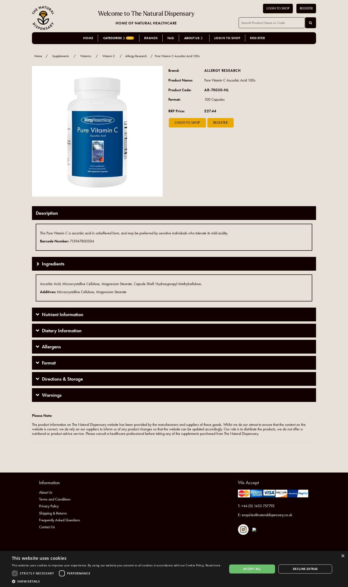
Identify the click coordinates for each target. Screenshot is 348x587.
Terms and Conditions (55, 499)
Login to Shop (278, 8)
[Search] (310, 22)
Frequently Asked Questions (59, 520)
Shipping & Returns (53, 513)
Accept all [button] (252, 569)
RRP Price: (176, 111)
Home (88, 38)
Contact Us (47, 527)
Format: (174, 99)
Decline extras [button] (305, 569)
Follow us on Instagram (243, 529)
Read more (213, 565)
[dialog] (174, 569)
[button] (116, 581)
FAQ (170, 38)
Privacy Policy (49, 506)
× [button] (342, 556)
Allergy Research (136, 56)
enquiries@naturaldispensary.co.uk (267, 515)
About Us (45, 492)
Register (306, 8)
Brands (150, 38)
